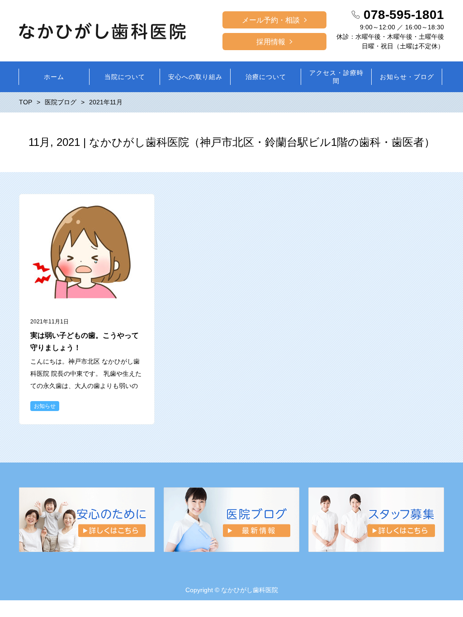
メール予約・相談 (271, 20)
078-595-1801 (404, 15)
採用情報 (270, 42)
